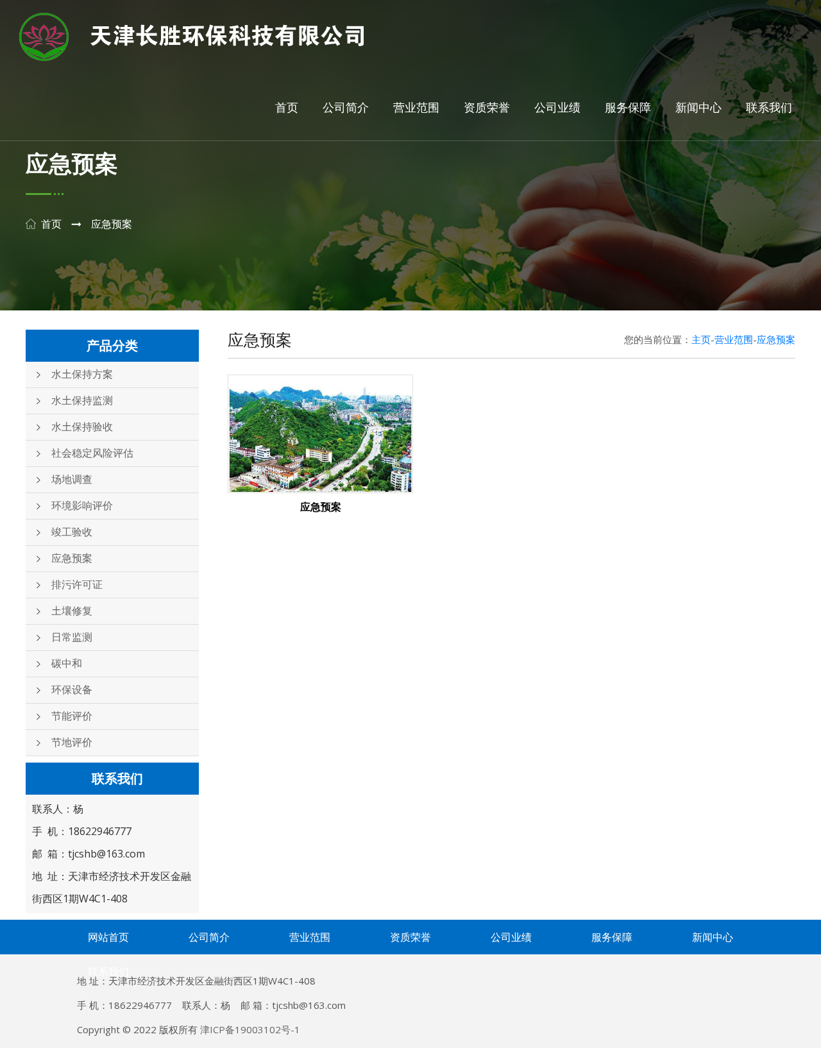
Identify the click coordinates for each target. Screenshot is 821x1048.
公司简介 (346, 108)
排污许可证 (77, 584)
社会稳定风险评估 (92, 453)
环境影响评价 (82, 505)
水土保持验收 (82, 426)
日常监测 (71, 637)
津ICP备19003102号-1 (250, 1029)
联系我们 (769, 108)
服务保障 (628, 108)
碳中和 (66, 663)
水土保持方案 (82, 374)
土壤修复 (71, 610)
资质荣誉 (487, 108)
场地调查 (71, 479)
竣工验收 (71, 532)
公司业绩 (557, 108)
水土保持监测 (82, 400)
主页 (701, 339)
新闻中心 (698, 108)
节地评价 (71, 742)
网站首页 (108, 937)
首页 (286, 108)
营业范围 (416, 108)
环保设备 (71, 689)
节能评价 (71, 716)
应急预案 (71, 558)
